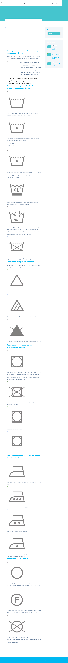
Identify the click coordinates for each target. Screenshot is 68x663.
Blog (39, 3)
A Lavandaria (18, 3)
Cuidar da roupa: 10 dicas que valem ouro (56, 64)
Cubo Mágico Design (46, 660)
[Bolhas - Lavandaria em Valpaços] (4, 3)
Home (7, 19)
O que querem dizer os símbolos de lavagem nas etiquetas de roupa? (56, 56)
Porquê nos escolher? (27, 3)
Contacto (44, 3)
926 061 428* (54, 3)
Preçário (34, 3)
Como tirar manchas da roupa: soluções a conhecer (56, 48)
